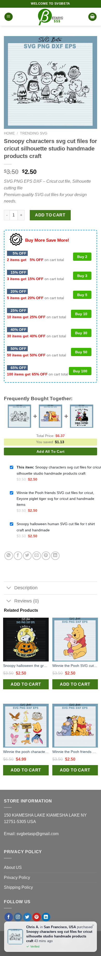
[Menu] (8, 17)
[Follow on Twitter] (27, 917)
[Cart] (92, 17)
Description (26, 587)
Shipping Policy (18, 887)
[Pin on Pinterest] (46, 555)
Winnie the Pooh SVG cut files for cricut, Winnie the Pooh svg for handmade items (75, 666)
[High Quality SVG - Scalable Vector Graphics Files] (50, 17)
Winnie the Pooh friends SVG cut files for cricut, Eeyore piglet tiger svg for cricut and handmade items (75, 752)
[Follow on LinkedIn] (46, 917)
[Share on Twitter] (27, 555)
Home (9, 133)
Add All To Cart (50, 451)
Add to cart (50, 215)
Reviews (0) (26, 600)
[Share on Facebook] (18, 555)
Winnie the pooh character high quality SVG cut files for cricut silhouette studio (26, 752)
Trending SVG (33, 133)
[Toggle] (9, 588)
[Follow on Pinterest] (36, 917)
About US (13, 867)
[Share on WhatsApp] (8, 555)
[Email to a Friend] (36, 555)
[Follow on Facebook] (8, 917)
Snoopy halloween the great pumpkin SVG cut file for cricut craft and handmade (26, 666)
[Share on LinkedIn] (55, 555)
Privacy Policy (17, 877)
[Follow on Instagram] (18, 917)
